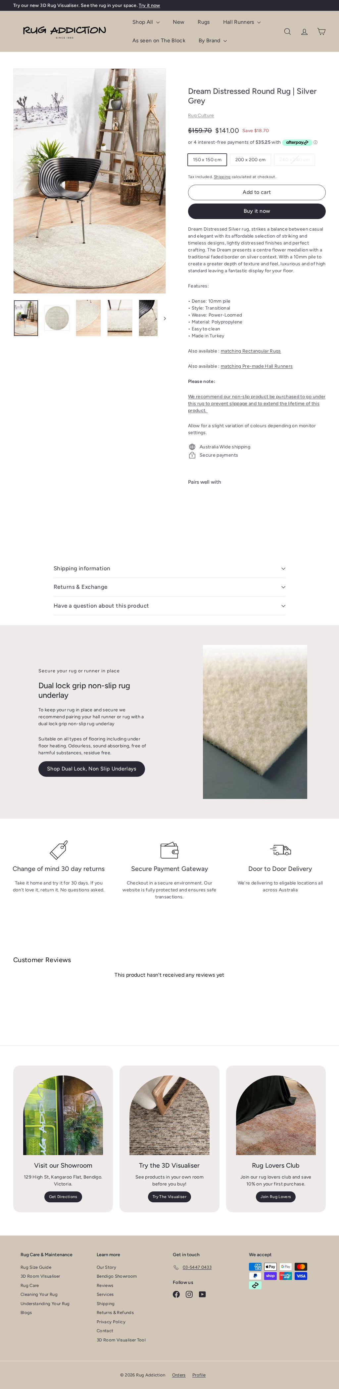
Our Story (106, 1267)
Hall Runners (239, 22)
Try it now (149, 5)
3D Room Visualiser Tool (121, 1339)
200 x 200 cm (250, 160)
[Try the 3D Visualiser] (169, 1115)
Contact (105, 1330)
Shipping (222, 176)
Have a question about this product (101, 605)
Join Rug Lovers (276, 1196)
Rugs (204, 22)
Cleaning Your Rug (39, 1294)
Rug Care (30, 1285)
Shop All (143, 22)
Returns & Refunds (115, 1312)
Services (105, 1294)
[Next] (162, 318)
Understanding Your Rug (45, 1303)
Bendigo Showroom (117, 1276)
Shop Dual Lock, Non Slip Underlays (91, 769)
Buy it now (257, 211)
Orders (179, 1374)
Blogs (26, 1312)
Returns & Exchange (81, 586)
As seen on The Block (158, 40)
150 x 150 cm (207, 160)
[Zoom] (90, 181)
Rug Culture (201, 115)
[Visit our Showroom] (63, 1115)
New (178, 22)
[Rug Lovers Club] (276, 1115)
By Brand (210, 40)
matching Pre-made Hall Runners (257, 366)
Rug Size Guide (36, 1267)
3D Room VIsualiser (40, 1276)
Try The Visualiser (169, 1196)
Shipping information (82, 568)
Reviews (105, 1285)
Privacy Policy (111, 1321)
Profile (199, 1374)
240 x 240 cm (297, 161)
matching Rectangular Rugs (251, 351)
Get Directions (63, 1196)
